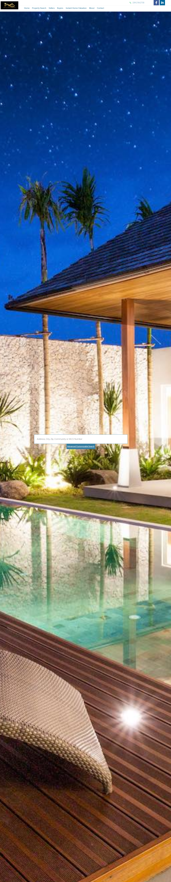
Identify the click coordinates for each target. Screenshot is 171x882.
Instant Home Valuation (76, 8)
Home (27, 8)
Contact (100, 8)
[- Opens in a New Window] (156, 2)
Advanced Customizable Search (80, 446)
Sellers (52, 8)
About (91, 8)
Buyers (60, 8)
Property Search (39, 8)
